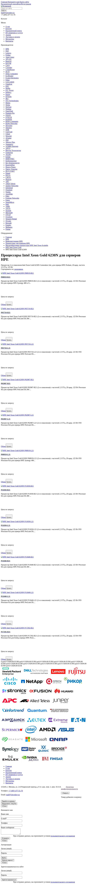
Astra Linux (10, 57)
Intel (7, 204)
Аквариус (9, 144)
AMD (8, 206)
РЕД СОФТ (10, 171)
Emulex (8, 225)
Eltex (7, 196)
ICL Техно (10, 90)
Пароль (4, 853)
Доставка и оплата (13, 37)
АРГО (8, 148)
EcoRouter (9, 76)
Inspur (8, 94)
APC (7, 182)
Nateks (8, 192)
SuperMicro (10, 202)
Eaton (8, 200)
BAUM (8, 63)
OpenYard (9, 111)
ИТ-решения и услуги (14, 33)
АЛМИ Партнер (12, 146)
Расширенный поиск (14, 31)
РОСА (8, 175)
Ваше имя (5, 814)
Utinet (8, 134)
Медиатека (10, 39)
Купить (9, 304)
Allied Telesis (10, 184)
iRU (7, 99)
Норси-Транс (11, 167)
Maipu (8, 103)
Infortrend (9, 188)
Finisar (8, 229)
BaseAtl (8, 61)
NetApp (8, 107)
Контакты (9, 41)
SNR (7, 130)
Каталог (9, 29)
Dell (7, 51)
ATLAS (8, 59)
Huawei (8, 179)
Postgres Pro (10, 113)
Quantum (9, 190)
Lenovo (8, 53)
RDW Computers (12, 121)
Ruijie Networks (11, 124)
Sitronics (9, 128)
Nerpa (8, 105)
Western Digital (11, 219)
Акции (8, 35)
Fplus (8, 80)
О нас (8, 27)
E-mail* (4, 818)
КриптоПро (10, 165)
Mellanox (9, 227)
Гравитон (9, 153)
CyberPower (10, 70)
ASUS (8, 209)
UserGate (9, 132)
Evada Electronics (12, 78)
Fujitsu (8, 55)
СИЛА (8, 177)
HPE (7, 49)
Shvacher (9, 126)
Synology (9, 217)
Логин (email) (6, 849)
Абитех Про (10, 142)
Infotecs (8, 92)
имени (20, 269)
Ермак (8, 157)
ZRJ (7, 140)
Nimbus (8, 109)
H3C (7, 86)
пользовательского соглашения (63, 836)
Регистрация (26, 4)
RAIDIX (9, 119)
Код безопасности (12, 163)
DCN (8, 72)
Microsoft (9, 213)
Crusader (9, 68)
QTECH (9, 117)
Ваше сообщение (7, 827)
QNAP (8, 215)
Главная (9, 766)
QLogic (8, 221)
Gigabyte (9, 84)
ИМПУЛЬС (10, 159)
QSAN (8, 115)
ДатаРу (8, 155)
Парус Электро (11, 169)
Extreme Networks (12, 198)
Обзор (3, 304)
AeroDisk (9, 194)
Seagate (8, 211)
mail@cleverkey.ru (8, 13)
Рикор (8, 173)
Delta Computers (12, 74)
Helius (8, 88)
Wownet (9, 136)
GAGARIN (10, 82)
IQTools (8, 97)
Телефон (4, 823)
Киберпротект (11, 161)
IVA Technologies (12, 101)
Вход (19, 4)
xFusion (8, 138)
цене (16, 269)
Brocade (9, 223)
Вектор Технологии (13, 150)
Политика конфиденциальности (69, 788)
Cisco (8, 65)
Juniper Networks (12, 186)
